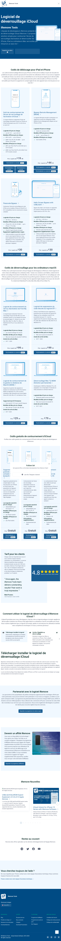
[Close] (49, 464)
